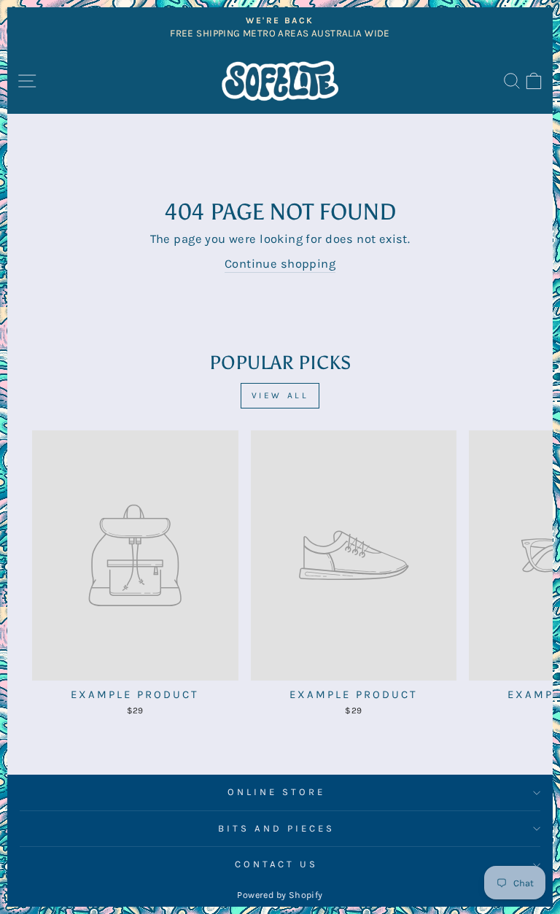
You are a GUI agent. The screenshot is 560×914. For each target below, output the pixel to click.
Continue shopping (280, 264)
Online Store (276, 791)
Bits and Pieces (276, 828)
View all (280, 395)
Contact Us (277, 864)
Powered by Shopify (279, 894)
